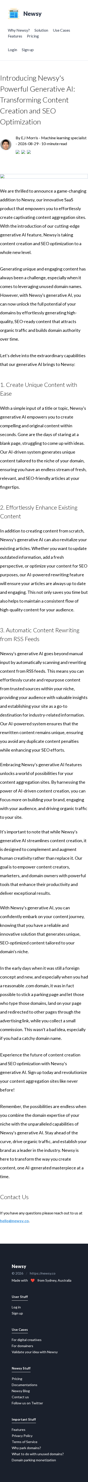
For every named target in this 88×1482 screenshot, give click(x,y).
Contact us (20, 1397)
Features (15, 36)
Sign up (28, 49)
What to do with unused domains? (38, 1454)
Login (12, 49)
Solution (41, 30)
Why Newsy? (19, 30)
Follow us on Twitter (27, 1403)
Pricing (33, 36)
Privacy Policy (22, 1436)
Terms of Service (24, 1442)
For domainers (22, 1346)
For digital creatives (27, 1340)
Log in (16, 1307)
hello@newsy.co (14, 1220)
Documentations (24, 1385)
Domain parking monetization (34, 1460)
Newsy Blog (21, 1391)
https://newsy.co (42, 1273)
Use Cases (61, 30)
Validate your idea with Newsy (35, 1352)
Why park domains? (26, 1448)
